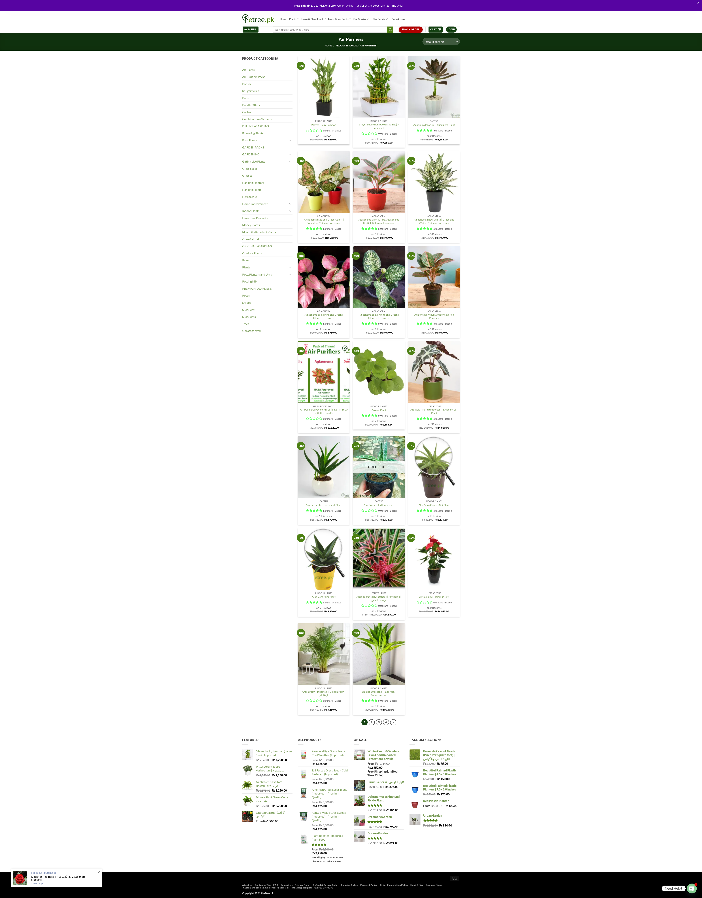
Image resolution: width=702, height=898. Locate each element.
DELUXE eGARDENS (255, 126)
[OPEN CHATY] (692, 888)
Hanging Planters (253, 182)
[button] (251, 30)
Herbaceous (249, 196)
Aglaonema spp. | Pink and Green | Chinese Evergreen (324, 316)
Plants (293, 19)
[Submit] (390, 30)
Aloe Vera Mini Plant (323, 596)
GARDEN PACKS (253, 147)
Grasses (247, 175)
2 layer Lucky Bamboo (323, 124)
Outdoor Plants (252, 253)
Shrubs (246, 302)
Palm (245, 260)
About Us (247, 885)
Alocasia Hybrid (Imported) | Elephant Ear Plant (434, 411)
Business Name (434, 885)
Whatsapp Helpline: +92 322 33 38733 (312, 887)
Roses (246, 295)
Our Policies (380, 19)
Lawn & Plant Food (312, 19)
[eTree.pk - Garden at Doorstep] (258, 19)
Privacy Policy (303, 885)
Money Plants (251, 225)
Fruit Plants (249, 140)
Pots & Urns (398, 19)
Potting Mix (249, 281)
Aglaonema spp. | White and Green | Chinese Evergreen (379, 316)
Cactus (246, 112)
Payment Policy (369, 885)
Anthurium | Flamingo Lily (434, 596)
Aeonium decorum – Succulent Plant (434, 124)
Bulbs (245, 98)
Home (283, 19)
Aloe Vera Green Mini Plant (434, 505)
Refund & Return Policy (326, 885)
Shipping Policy (349, 885)
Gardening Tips (263, 885)
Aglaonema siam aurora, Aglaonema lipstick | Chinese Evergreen (378, 221)
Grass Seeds (249, 168)
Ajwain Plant (378, 409)
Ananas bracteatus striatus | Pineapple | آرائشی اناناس (378, 598)
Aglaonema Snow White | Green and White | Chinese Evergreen (434, 221)
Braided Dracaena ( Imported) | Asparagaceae (378, 693)
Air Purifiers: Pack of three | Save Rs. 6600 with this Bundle (324, 411)
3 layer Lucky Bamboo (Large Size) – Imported (379, 126)
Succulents (249, 316)
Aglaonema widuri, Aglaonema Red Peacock (434, 316)
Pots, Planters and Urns (257, 274)
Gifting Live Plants (253, 161)
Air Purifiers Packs (253, 76)
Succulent (248, 309)
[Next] (393, 722)
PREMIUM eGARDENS (257, 288)
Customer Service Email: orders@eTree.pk (266, 887)
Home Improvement (255, 204)
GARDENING (251, 154)
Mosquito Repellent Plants (259, 232)
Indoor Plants (250, 210)
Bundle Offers (251, 105)
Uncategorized (251, 330)
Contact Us (287, 885)
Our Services (360, 19)
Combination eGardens (257, 119)
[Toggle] (290, 140)
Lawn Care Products (255, 218)
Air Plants (248, 69)
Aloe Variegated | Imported (379, 505)
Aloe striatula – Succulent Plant (323, 505)
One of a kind (250, 239)
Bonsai (246, 84)
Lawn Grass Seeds (338, 19)
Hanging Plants (251, 189)
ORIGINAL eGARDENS (257, 246)
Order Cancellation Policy (394, 885)
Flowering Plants (252, 133)
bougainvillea (250, 91)
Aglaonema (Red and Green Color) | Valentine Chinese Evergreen (324, 221)
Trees (245, 323)
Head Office (417, 885)
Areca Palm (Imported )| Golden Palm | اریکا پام (324, 693)
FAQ (275, 885)
